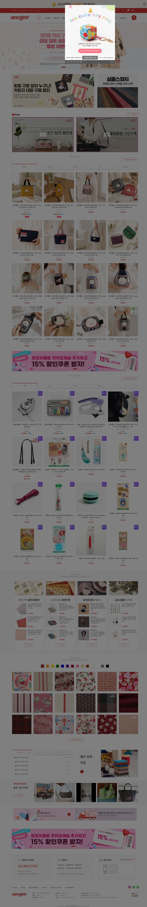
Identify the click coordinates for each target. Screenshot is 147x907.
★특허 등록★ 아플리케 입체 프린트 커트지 (74, 58)
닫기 (112, 62)
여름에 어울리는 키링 (90, 57)
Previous (67, 51)
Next (113, 51)
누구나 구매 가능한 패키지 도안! (106, 58)
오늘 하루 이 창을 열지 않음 (74, 62)
